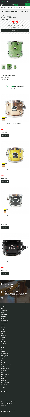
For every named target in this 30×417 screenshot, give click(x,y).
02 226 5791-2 (10, 288)
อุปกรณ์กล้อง (3, 380)
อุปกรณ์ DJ (3, 378)
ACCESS (3, 333)
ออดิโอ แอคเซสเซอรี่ (5, 374)
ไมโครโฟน (3, 388)
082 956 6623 (10, 286)
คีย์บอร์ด (3, 361)
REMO (2, 318)
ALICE (2, 329)
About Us (3, 394)
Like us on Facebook (7, 403)
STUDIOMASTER (5, 322)
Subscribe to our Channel (8, 401)
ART (2, 324)
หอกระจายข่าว (4, 370)
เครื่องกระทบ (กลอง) (5, 382)
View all (3, 308)
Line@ (4, 405)
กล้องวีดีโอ (3, 357)
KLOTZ (2, 326)
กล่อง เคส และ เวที (5, 355)
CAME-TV (3, 337)
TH (4, 1)
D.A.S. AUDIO (4, 314)
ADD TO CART (15, 30)
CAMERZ (3, 339)
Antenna (3, 351)
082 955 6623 (10, 284)
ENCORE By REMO (5, 320)
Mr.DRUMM (3, 316)
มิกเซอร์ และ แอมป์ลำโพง (6, 364)
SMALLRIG (3, 341)
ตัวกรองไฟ (3, 362)
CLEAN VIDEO (4, 343)
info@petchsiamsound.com (11, 298)
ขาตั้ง (2, 359)
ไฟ (1, 386)
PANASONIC (4, 335)
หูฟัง (2, 372)
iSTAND (3, 331)
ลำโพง (2, 366)
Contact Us (3, 398)
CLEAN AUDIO (4, 310)
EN (2, 1)
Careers (3, 396)
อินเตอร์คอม (3, 376)
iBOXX (2, 312)
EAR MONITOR (4, 353)
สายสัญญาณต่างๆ (5, 368)
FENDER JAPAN (4, 327)
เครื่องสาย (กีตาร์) (4, 384)
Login (28, 1)
